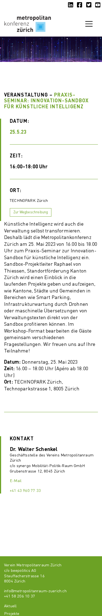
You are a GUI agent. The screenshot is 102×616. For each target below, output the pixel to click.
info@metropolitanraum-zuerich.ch (35, 591)
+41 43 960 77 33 (25, 491)
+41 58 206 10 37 (19, 596)
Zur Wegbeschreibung (30, 212)
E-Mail (15, 481)
